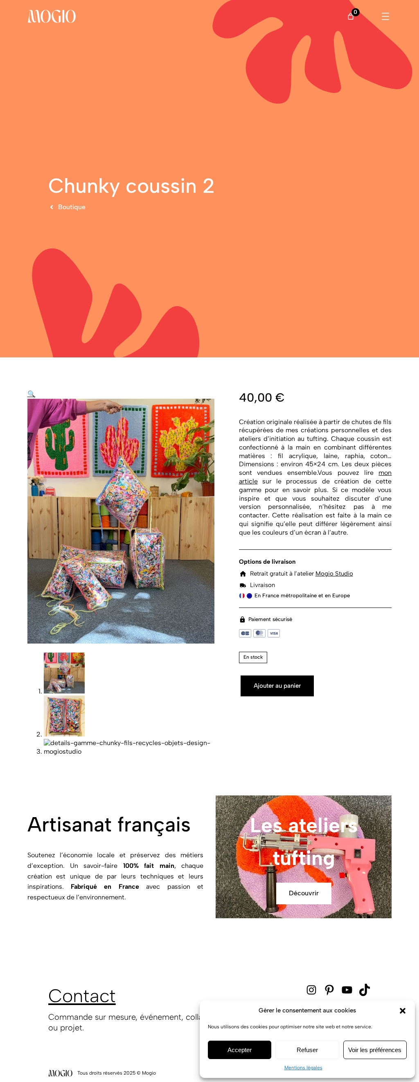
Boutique (72, 207)
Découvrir (304, 893)
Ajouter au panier (277, 685)
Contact (82, 996)
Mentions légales (303, 1068)
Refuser (307, 1049)
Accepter (240, 1049)
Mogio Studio (334, 573)
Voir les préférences (374, 1049)
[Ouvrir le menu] (385, 16)
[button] (403, 1011)
